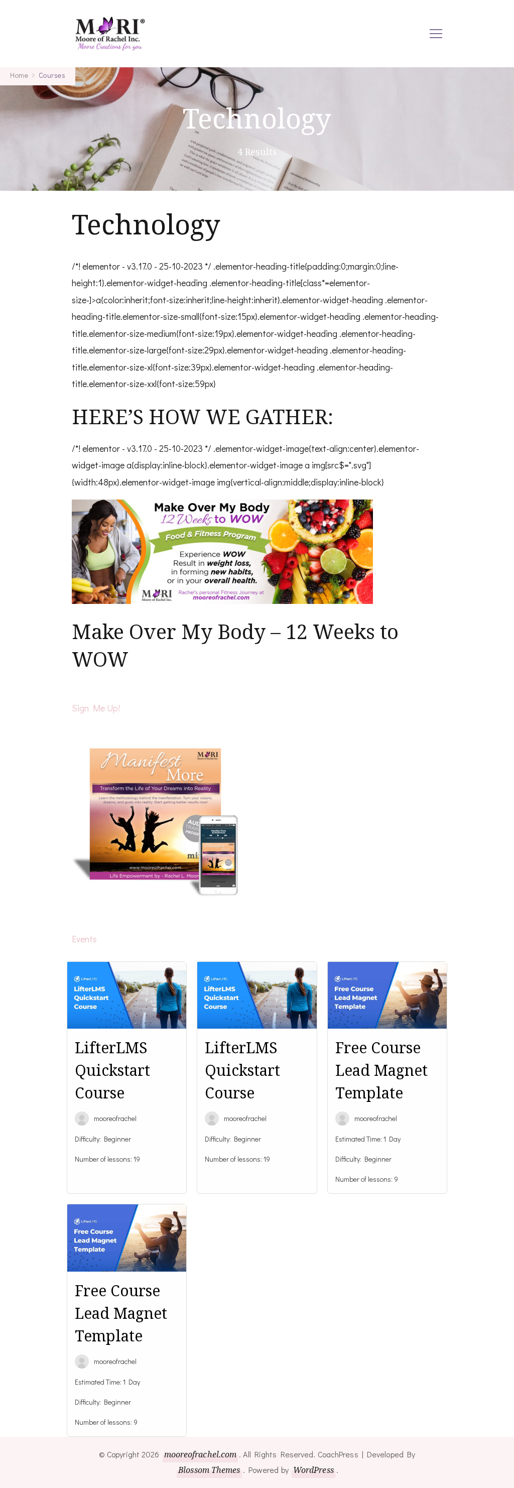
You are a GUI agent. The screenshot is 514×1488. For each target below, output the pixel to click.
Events (84, 939)
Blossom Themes (209, 1469)
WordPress (313, 1469)
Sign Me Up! (96, 708)
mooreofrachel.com (200, 1454)
